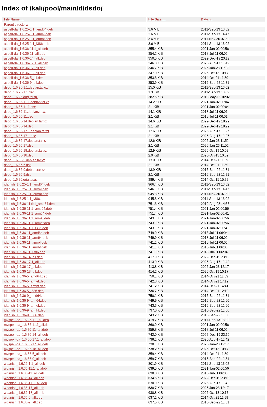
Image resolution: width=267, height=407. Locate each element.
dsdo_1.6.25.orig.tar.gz (21, 97)
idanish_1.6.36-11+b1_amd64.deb (29, 204)
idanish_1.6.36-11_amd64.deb (26, 233)
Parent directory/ (16, 24)
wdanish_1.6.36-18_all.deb (24, 392)
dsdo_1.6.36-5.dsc (17, 165)
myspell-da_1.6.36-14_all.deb (26, 334)
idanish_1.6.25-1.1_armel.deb (26, 189)
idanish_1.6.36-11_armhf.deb (25, 247)
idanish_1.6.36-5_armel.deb (24, 281)
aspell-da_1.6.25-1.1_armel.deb (27, 34)
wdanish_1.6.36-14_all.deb (24, 378)
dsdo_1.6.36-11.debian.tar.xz (25, 111)
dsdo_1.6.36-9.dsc (17, 174)
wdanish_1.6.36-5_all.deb (23, 397)
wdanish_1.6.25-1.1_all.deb (24, 363)
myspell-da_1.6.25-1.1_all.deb (26, 320)
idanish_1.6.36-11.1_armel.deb (27, 218)
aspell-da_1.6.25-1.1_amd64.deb (28, 29)
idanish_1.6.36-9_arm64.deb (25, 300)
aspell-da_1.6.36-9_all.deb (24, 82)
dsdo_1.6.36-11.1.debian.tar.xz (26, 102)
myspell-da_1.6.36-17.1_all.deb (27, 339)
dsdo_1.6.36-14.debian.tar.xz (25, 121)
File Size (154, 19)
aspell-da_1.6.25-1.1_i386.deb (26, 44)
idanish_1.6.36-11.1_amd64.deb (28, 208)
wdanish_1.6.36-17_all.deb (24, 388)
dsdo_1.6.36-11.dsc (18, 116)
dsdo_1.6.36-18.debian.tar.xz (25, 150)
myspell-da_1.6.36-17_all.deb (26, 344)
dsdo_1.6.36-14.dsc (18, 126)
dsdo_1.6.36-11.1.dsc (20, 107)
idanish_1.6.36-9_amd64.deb (25, 296)
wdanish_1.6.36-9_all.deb (23, 402)
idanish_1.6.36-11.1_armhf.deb (27, 223)
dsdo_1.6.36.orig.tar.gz (21, 179)
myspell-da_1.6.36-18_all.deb (26, 349)
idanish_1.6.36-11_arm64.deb (26, 237)
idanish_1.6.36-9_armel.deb (24, 305)
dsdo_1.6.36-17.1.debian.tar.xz (26, 131)
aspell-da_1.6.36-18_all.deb (24, 73)
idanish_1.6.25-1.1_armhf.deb (26, 194)
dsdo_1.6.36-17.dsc (18, 145)
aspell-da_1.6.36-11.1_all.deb (26, 49)
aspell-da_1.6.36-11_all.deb (24, 53)
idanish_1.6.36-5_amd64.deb (25, 276)
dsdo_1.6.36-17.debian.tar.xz (25, 140)
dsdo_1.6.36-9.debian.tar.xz (24, 170)
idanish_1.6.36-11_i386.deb (24, 252)
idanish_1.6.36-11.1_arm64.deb (27, 213)
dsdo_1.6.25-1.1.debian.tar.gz (26, 87)
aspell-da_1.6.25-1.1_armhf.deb (27, 39)
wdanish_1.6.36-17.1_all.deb (25, 383)
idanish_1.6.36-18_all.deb (23, 271)
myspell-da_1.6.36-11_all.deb (26, 329)
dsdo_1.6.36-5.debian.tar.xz (24, 160)
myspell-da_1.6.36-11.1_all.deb (27, 325)
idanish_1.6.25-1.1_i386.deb (25, 199)
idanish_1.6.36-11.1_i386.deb (26, 228)
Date (204, 19)
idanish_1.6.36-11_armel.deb (25, 242)
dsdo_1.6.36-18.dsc (18, 155)
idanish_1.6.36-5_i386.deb (24, 291)
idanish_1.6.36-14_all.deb (23, 257)
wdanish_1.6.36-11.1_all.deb (25, 368)
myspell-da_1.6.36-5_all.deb (25, 354)
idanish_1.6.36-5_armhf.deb (24, 286)
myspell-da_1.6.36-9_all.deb (25, 359)
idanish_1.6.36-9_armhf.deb (24, 310)
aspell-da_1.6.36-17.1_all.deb (26, 63)
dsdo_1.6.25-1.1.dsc (19, 92)
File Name (12, 19)
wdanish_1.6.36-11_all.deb (24, 373)
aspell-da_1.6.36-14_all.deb (24, 58)
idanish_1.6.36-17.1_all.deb (24, 262)
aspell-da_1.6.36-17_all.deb (24, 68)
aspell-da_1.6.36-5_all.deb (24, 78)
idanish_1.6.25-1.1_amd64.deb (27, 184)
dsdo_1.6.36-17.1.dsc (20, 136)
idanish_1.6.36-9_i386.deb (24, 315)
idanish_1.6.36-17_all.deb (23, 266)
